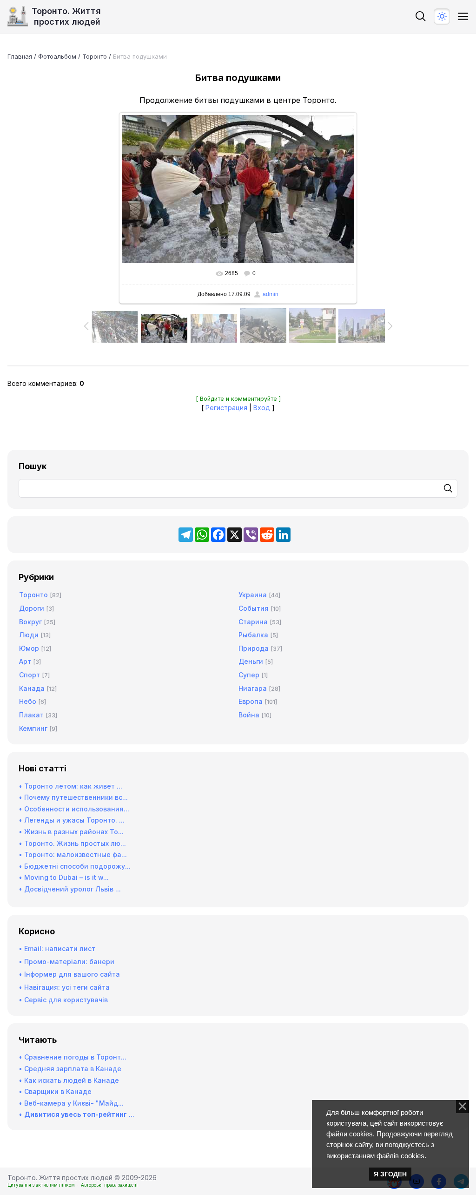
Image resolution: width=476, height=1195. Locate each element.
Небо (27, 701)
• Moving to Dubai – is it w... (64, 877)
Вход (261, 408)
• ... (76, 1114)
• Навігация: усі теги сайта (64, 987)
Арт (25, 661)
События (253, 608)
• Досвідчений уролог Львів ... (70, 889)
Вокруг (30, 622)
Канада (32, 688)
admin (270, 294)
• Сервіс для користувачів (63, 1000)
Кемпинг (33, 728)
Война (248, 715)
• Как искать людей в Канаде (69, 1080)
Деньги (250, 661)
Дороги (31, 608)
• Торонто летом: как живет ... (70, 786)
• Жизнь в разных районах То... (71, 832)
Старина (253, 622)
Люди (29, 635)
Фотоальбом (57, 56)
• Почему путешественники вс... (73, 797)
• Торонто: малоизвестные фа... (73, 854)
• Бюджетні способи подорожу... (75, 866)
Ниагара (252, 688)
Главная (19, 56)
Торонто (94, 56)
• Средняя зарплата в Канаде (70, 1069)
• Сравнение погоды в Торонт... (72, 1057)
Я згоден (390, 1174)
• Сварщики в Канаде (55, 1091)
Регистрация (226, 408)
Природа (253, 648)
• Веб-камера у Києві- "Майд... (71, 1103)
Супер (248, 675)
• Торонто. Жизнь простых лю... (72, 843)
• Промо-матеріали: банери (66, 961)
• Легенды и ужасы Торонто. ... (72, 820)
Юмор (29, 648)
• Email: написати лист (57, 948)
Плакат (31, 715)
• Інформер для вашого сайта (69, 974)
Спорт (29, 675)
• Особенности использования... (74, 809)
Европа (250, 701)
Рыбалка (253, 635)
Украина (252, 595)
